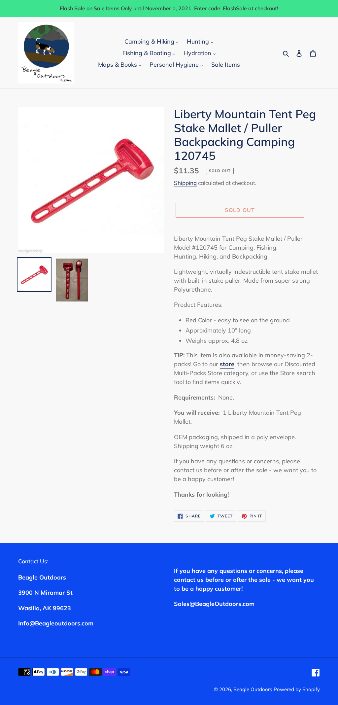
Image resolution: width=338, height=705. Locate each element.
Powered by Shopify (297, 689)
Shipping (185, 182)
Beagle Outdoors (252, 689)
